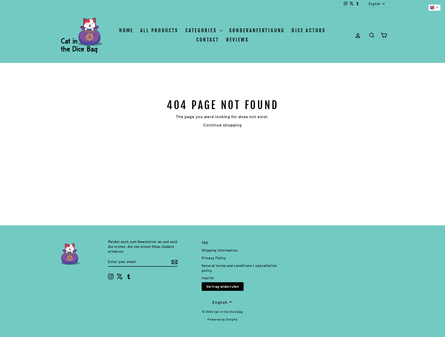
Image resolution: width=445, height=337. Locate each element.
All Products (159, 30)
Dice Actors (309, 30)
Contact (207, 40)
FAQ (205, 242)
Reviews (237, 40)
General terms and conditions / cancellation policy (239, 267)
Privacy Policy (214, 258)
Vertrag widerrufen (222, 286)
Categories (202, 30)
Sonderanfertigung (257, 30)
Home (126, 30)
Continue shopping (222, 124)
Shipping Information (220, 250)
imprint (208, 278)
